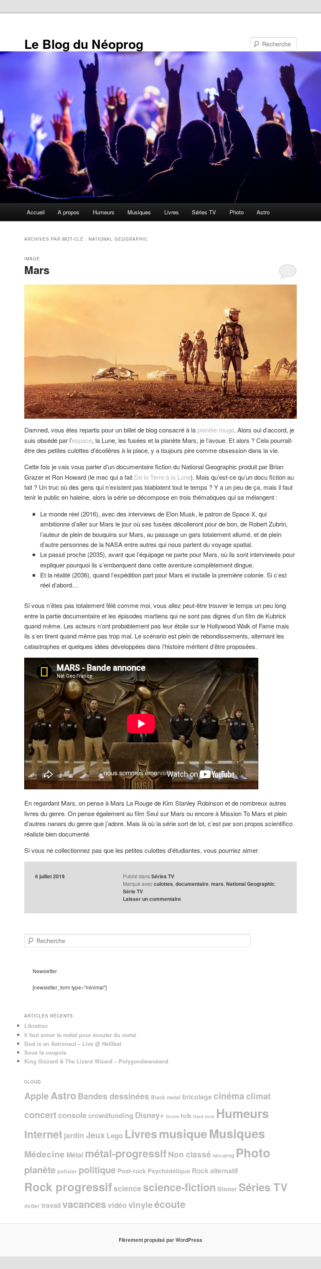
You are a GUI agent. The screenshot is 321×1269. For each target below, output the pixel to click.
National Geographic (250, 884)
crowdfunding (110, 1115)
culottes (163, 884)
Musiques (139, 212)
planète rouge (215, 429)
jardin (74, 1135)
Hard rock (203, 1116)
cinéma (229, 1095)
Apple (36, 1095)
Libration (36, 1026)
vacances (84, 1204)
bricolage (197, 1096)
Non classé (189, 1154)
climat (258, 1096)
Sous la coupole (45, 1052)
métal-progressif (125, 1153)
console (72, 1115)
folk (186, 1115)
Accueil (36, 212)
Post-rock (131, 1170)
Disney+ (149, 1115)
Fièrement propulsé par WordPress (160, 1240)
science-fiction (179, 1187)
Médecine (44, 1154)
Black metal (166, 1097)
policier (67, 1171)
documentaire (192, 884)
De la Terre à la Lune (162, 477)
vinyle (140, 1204)
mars (217, 884)
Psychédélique (169, 1171)
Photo (236, 212)
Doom (172, 1116)
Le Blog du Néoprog (83, 44)
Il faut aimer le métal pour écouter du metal (80, 1035)
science (127, 1188)
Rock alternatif (215, 1170)
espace (82, 440)
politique (97, 1169)
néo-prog (223, 1155)
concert (40, 1114)
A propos (68, 212)
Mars (36, 269)
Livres (171, 212)
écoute (170, 1204)
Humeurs (104, 212)
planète (40, 1169)
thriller (32, 1206)
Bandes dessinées (113, 1096)
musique (183, 1133)
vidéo (117, 1205)
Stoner (227, 1189)
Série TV (133, 891)
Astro (263, 212)
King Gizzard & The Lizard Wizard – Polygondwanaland (96, 1061)
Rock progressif (68, 1186)
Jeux (95, 1135)
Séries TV (204, 212)
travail (51, 1205)
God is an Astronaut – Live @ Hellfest (72, 1044)
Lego (115, 1135)
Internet (43, 1134)
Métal (74, 1155)
